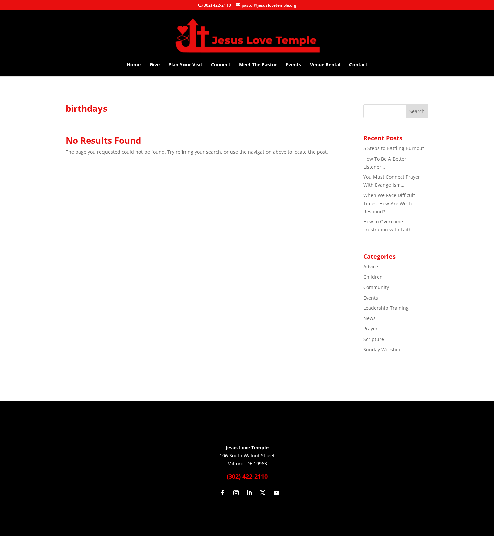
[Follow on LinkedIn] (249, 492)
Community (376, 287)
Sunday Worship (381, 349)
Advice (370, 266)
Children (373, 277)
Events (293, 65)
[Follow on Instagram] (236, 492)
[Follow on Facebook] (222, 492)
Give (155, 65)
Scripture (373, 339)
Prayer (370, 328)
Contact (358, 65)
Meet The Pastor (258, 65)
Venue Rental (325, 65)
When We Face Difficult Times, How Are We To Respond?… (389, 203)
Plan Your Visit (185, 65)
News (369, 318)
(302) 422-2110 (216, 5)
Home (134, 65)
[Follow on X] (262, 492)
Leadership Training (386, 308)
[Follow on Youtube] (276, 492)
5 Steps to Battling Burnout (393, 148)
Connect (220, 65)
